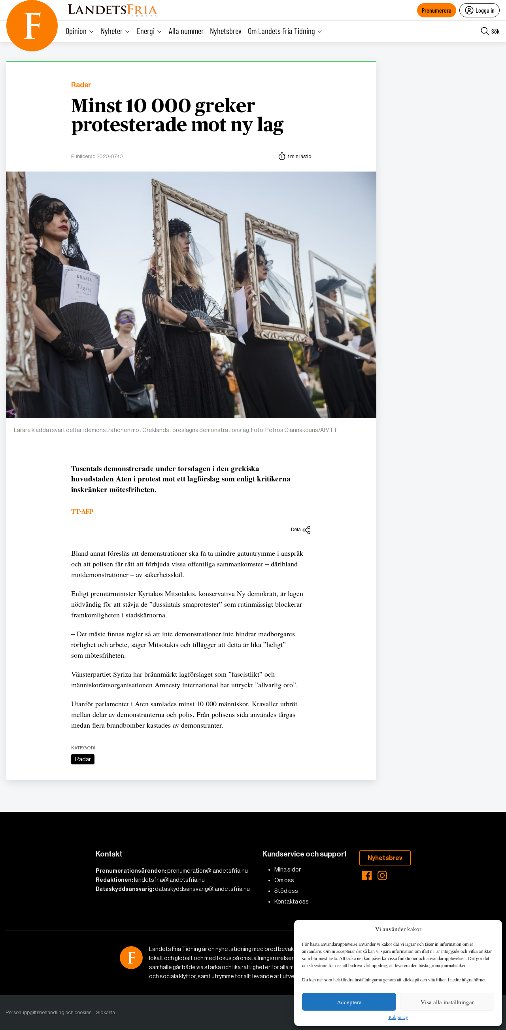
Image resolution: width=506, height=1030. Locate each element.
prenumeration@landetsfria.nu (207, 871)
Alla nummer (186, 31)
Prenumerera (436, 10)
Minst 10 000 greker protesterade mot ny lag (177, 116)
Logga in (485, 10)
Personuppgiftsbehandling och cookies (48, 1012)
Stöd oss (286, 891)
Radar (81, 85)
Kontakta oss (291, 901)
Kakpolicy (398, 1017)
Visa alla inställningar (447, 1002)
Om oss (284, 880)
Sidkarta (105, 1012)
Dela (296, 529)
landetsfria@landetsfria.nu (169, 880)
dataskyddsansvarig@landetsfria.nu (202, 889)
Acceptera (349, 1002)
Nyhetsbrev (226, 31)
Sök (495, 31)
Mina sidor (287, 869)
